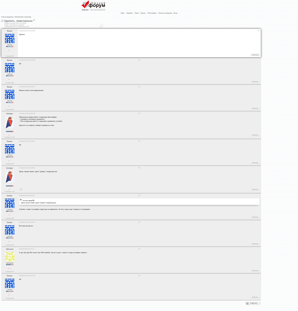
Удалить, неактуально (18, 20)
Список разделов (7, 17)
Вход (175, 13)
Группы (143, 13)
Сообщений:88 (9, 56)
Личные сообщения (165, 13)
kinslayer (9, 113)
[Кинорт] (21, 189)
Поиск (137, 13)
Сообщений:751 (9, 271)
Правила (130, 13)
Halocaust (9, 249)
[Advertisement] (61, 44)
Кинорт (9, 31)
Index (122, 13)
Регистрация (152, 13)
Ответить (255, 55)
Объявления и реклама (23, 17)
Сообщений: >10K (10, 137)
